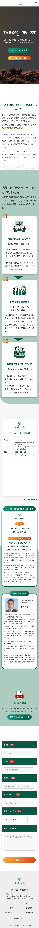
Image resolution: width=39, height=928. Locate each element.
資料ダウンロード (10, 913)
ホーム (10, 903)
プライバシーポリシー (19, 918)
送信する (19, 860)
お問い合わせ (29, 913)
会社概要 (29, 908)
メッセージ (28, 903)
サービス (10, 908)
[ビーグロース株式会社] (19, 3)
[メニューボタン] (35, 3)
